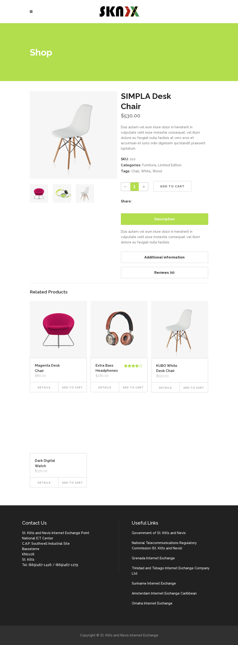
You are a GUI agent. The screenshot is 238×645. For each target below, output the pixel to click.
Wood (157, 171)
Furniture (149, 165)
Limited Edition (170, 165)
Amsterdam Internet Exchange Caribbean (164, 593)
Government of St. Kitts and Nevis (159, 533)
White (146, 171)
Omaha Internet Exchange (152, 603)
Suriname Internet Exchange (154, 583)
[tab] (164, 219)
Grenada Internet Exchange (153, 558)
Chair (135, 171)
